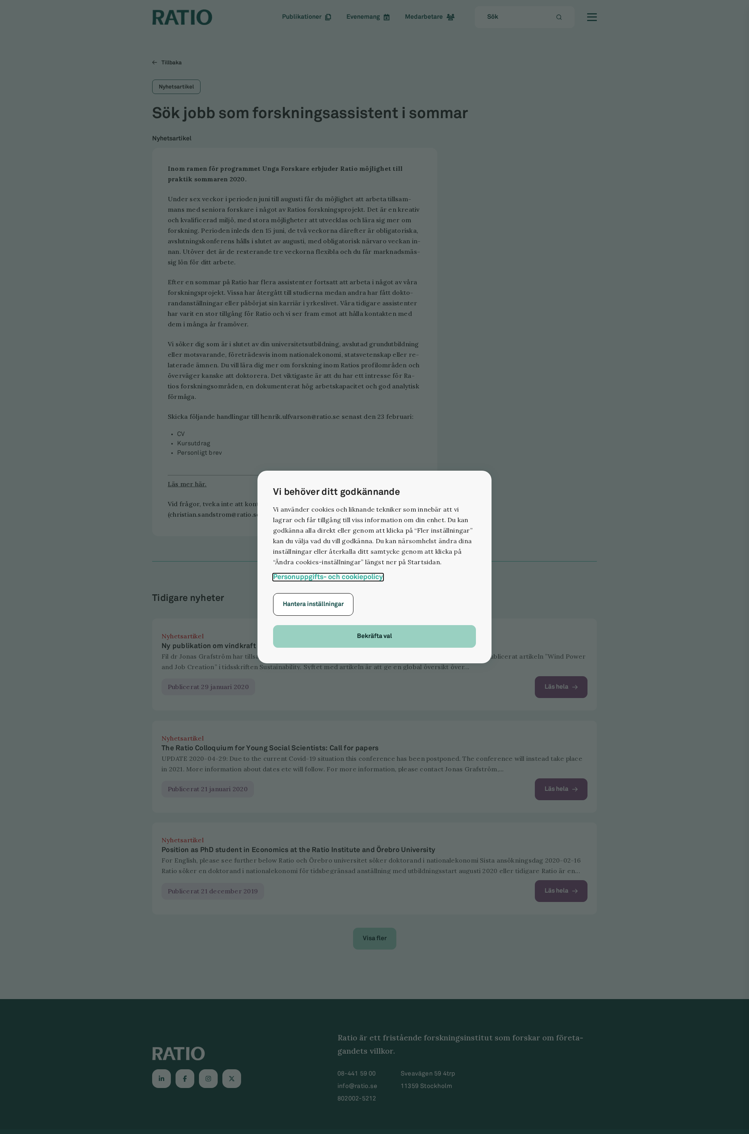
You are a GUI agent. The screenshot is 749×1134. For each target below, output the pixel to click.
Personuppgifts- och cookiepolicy (328, 577)
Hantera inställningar (313, 604)
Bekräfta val (374, 636)
